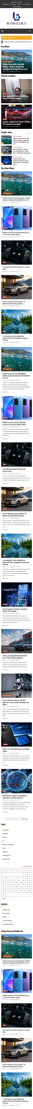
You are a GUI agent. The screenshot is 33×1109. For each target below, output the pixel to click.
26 (12, 890)
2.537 (22, 819)
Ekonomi (5, 651)
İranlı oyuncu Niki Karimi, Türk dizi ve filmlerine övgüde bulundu (16, 97)
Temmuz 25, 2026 (15, 800)
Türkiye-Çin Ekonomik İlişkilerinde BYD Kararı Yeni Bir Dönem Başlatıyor (15, 657)
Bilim (4, 331)
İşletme (5, 297)
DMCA (19, 4)
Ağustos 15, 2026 (14, 306)
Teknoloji (5, 61)
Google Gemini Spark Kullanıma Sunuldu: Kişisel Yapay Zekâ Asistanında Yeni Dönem (21, 151)
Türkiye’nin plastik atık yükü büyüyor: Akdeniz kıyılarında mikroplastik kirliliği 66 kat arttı (16, 199)
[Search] (30, 31)
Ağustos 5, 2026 (14, 660)
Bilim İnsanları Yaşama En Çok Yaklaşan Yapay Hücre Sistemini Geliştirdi (15, 797)
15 (25, 882)
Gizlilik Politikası (16, 6)
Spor (4, 848)
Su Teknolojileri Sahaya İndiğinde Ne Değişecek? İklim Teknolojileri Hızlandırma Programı (15, 338)
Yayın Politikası (26, 4)
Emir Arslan (6, 101)
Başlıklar (5, 833)
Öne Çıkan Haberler (17, 137)
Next (26, 819)
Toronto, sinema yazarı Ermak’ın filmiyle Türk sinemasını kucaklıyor (16, 122)
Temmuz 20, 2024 (14, 101)
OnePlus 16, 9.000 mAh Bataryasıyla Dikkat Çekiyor (16, 750)
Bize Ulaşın (13, 4)
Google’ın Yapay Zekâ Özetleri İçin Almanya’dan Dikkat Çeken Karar (21, 161)
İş (3, 841)
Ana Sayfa (6, 830)
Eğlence (5, 93)
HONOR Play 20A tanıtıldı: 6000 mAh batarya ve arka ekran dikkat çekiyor (16, 66)
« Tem (3, 898)
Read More (5, 392)
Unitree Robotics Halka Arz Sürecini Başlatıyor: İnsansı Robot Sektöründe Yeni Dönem (21, 141)
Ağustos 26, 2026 (14, 71)
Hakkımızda (5, 4)
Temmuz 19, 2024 (14, 126)
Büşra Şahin (6, 71)
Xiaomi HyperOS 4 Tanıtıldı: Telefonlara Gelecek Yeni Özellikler (15, 610)
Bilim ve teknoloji (8, 844)
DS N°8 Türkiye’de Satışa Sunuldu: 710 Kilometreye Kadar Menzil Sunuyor (14, 303)
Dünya (5, 837)
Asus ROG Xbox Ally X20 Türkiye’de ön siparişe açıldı (16, 268)
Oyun (4, 262)
